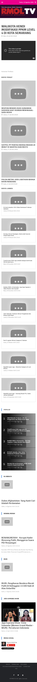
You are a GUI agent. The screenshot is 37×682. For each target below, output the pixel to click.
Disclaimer (24, 664)
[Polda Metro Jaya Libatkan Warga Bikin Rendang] (18, 165)
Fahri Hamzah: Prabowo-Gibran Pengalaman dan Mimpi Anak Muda (17, 314)
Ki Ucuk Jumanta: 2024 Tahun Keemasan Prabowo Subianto (17, 208)
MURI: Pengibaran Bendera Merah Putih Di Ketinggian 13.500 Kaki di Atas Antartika (17, 586)
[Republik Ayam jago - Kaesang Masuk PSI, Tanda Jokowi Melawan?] (18, 389)
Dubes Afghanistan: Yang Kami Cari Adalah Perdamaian (18, 502)
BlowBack (8, 476)
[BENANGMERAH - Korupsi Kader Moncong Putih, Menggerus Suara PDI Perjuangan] (7, 521)
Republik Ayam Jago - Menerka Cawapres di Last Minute (17, 367)
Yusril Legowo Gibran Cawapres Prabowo (15, 340)
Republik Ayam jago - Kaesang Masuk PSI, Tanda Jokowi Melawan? (17, 394)
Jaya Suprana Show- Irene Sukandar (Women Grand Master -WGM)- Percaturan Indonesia (17, 625)
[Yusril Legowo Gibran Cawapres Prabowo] (18, 336)
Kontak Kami (26, 666)
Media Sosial (9, 638)
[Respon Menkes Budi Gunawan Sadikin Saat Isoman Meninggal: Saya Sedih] (18, 93)
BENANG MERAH (9, 513)
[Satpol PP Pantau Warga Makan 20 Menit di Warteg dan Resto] (18, 130)
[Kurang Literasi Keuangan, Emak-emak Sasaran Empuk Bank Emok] (18, 229)
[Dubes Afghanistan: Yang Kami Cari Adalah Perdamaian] (7, 484)
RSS (16, 668)
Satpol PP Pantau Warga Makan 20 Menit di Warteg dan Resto (18, 146)
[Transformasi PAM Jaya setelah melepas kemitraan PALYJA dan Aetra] (18, 256)
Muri (5, 559)
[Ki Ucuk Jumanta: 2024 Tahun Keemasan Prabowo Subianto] (18, 203)
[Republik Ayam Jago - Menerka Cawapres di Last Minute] (18, 362)
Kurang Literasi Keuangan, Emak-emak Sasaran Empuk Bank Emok (16, 234)
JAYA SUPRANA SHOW (11, 599)
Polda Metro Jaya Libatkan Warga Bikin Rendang (18, 180)
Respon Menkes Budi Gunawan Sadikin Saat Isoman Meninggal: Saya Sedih (17, 110)
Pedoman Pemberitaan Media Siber (12, 666)
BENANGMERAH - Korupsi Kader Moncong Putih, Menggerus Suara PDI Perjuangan (17, 540)
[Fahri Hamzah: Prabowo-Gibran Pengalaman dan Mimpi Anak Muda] (18, 309)
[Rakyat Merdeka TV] (18, 10)
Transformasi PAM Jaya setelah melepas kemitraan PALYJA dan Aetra (17, 261)
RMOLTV (8, 664)
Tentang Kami (15, 664)
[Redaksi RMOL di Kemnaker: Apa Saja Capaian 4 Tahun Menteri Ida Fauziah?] (18, 283)
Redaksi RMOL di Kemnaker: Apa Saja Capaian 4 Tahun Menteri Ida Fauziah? (17, 287)
